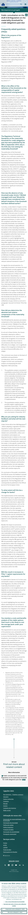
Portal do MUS (7, 849)
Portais (5, 843)
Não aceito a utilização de (15, 912)
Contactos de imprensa (9, 808)
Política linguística (8, 827)
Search (21, 4)
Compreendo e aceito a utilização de (15, 909)
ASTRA (5, 845)
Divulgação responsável (9, 834)
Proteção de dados (8, 829)
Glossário (5, 797)
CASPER (5, 847)
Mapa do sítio (7, 855)
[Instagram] (12, 865)
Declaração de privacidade (10, 823)
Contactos (6, 801)
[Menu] (25, 4)
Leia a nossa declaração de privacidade (14, 901)
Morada (5, 803)
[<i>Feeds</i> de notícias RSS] (23, 865)
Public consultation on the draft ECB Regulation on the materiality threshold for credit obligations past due (14, 777)
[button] (25, 1)
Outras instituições (8, 799)
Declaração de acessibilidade (11, 832)
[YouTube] (16, 865)
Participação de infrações (10, 852)
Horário (5, 806)
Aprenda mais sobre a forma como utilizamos (15, 905)
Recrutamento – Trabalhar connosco (13, 794)
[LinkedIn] (8, 865)
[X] (5, 865)
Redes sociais (7, 810)
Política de (8, 825)
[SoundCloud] (19, 865)
